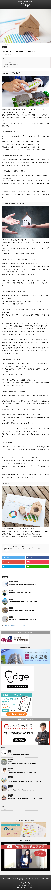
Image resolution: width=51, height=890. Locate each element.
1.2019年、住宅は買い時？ (9, 62)
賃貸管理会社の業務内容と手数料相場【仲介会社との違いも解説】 (24, 584)
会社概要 (26, 878)
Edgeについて (9, 878)
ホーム (4, 878)
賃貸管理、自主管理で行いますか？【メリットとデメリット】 (18, 625)
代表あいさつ (31, 878)
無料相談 (36, 878)
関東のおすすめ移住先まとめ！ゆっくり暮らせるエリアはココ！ (23, 601)
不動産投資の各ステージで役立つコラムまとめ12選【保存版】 (23, 619)
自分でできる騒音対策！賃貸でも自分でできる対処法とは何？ (22, 772)
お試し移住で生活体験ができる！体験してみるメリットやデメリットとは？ (25, 781)
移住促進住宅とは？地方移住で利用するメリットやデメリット (22, 790)
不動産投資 (4, 809)
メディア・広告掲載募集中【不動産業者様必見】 (19, 754)
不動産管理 (4, 811)
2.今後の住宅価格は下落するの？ (11, 64)
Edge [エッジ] (25, 883)
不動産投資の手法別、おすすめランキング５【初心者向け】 (22, 610)
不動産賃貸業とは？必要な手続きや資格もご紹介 (20, 592)
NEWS (3, 806)
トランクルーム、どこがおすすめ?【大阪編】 (14, 627)
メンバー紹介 (15, 878)
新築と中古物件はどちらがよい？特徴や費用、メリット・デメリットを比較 (25, 798)
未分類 (3, 814)
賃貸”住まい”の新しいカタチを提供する (25, 885)
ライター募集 (42, 878)
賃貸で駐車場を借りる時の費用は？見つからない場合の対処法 (22, 763)
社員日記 (4, 816)
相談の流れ (21, 878)
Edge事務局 (21, 546)
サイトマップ (29, 879)
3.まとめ (6, 66)
